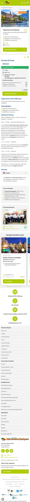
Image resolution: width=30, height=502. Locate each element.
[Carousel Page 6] (13, 286)
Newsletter (4, 403)
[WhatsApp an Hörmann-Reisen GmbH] (25, 227)
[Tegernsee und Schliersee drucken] (28, 57)
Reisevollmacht (5, 421)
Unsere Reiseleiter (5, 370)
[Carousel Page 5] (12, 286)
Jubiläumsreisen (5, 346)
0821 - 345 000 (9, 226)
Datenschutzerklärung (15, 486)
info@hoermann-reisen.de (12, 228)
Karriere (3, 364)
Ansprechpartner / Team (7, 367)
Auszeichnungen (5, 343)
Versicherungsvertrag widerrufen (9, 397)
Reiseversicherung (6, 394)
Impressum (25, 479)
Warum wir (4, 330)
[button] (3, 499)
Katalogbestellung (6, 388)
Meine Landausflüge (6, 373)
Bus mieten (4, 415)
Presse (2, 340)
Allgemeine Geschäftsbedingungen (11, 479)
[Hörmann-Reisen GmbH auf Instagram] (7, 451)
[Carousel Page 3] (10, 286)
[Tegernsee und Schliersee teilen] (25, 57)
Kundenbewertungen (6, 385)
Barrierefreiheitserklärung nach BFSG (15, 481)
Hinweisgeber (9, 484)
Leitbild (3, 333)
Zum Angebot (8, 281)
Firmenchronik (5, 355)
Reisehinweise (15, 477)
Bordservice (4, 431)
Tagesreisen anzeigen (7, 7)
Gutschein (3, 391)
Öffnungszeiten (5, 379)
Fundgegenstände (6, 406)
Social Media (4, 358)
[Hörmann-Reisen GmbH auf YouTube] (11, 451)
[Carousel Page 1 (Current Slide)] (7, 286)
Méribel (3, 424)
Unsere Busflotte (5, 336)
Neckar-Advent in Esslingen (12, 258)
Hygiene (3, 428)
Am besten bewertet (6, 352)
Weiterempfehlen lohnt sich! (8, 400)
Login (15, 484)
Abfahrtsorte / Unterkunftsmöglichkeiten (11, 409)
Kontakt (3, 376)
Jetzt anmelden (7, 471)
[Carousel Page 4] (11, 286)
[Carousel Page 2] (9, 286)
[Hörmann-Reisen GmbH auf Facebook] (3, 451)
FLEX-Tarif (3, 418)
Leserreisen (4, 349)
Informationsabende (6, 434)
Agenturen (21, 484)
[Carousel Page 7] (14, 286)
